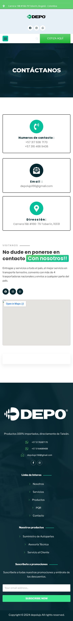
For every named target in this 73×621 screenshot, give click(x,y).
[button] (5, 38)
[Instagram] (36, 28)
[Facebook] (30, 28)
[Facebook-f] (33, 462)
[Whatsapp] (42, 28)
